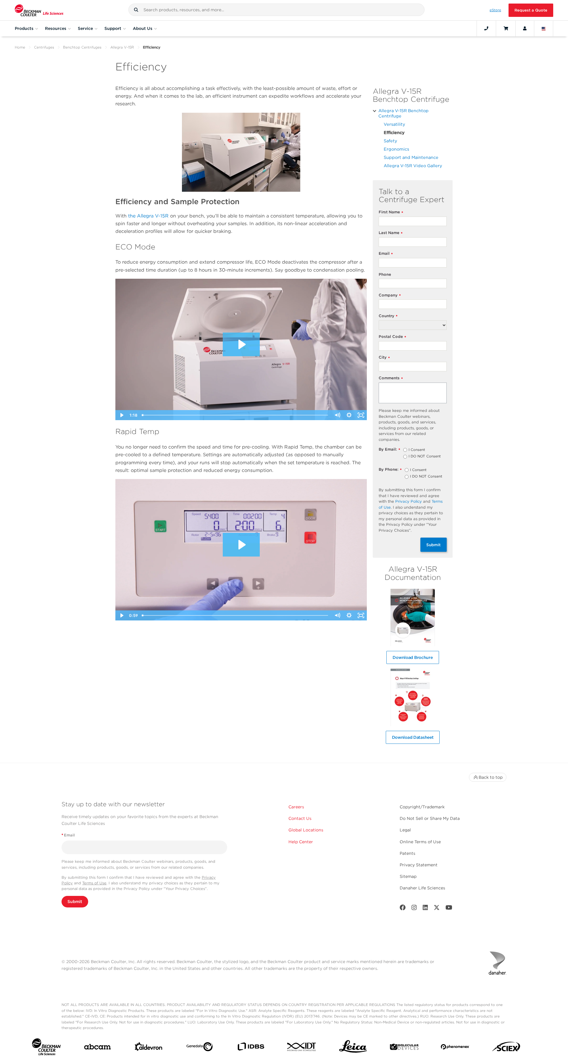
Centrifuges (44, 47)
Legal (405, 830)
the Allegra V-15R (148, 216)
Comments (391, 378)
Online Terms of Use (420, 841)
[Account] (525, 28)
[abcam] (97, 1047)
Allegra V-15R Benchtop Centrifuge (403, 113)
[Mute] (337, 415)
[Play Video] (121, 415)
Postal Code (392, 336)
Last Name (391, 233)
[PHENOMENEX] (455, 1047)
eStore (495, 10)
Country (388, 316)
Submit (433, 544)
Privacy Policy (408, 501)
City (384, 357)
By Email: (389, 449)
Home (20, 47)
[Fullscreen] (361, 415)
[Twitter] (437, 909)
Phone (385, 274)
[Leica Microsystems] (353, 1048)
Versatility (394, 124)
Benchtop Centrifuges (82, 47)
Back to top (491, 777)
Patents (407, 853)
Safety (390, 140)
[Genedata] (199, 1047)
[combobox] (276, 10)
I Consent (417, 450)
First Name (391, 212)
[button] (136, 9)
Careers (296, 806)
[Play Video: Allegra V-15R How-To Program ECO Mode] (241, 344)
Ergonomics (396, 148)
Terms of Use (94, 883)
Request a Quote (530, 10)
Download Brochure (413, 657)
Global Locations (305, 830)
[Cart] (505, 28)
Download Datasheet (413, 737)
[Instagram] (414, 909)
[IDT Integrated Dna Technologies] (302, 1048)
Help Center (300, 841)
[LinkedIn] (425, 909)
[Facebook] (403, 909)
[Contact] (486, 28)
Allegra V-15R (122, 47)
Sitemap (408, 876)
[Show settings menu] (349, 415)
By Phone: (390, 469)
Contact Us (300, 818)
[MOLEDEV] (404, 1048)
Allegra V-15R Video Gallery (413, 165)
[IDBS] (251, 1047)
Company (390, 295)
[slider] (235, 415)
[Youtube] (449, 909)
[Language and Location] (543, 28)
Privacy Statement (419, 864)
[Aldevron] (149, 1048)
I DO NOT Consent (425, 456)
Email (386, 253)
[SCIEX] (506, 1048)
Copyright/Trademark (422, 806)
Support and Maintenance (411, 157)
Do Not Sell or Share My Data (430, 818)
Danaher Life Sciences (422, 888)
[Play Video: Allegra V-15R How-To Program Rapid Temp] (241, 545)
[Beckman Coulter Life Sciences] (39, 10)
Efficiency (394, 132)
